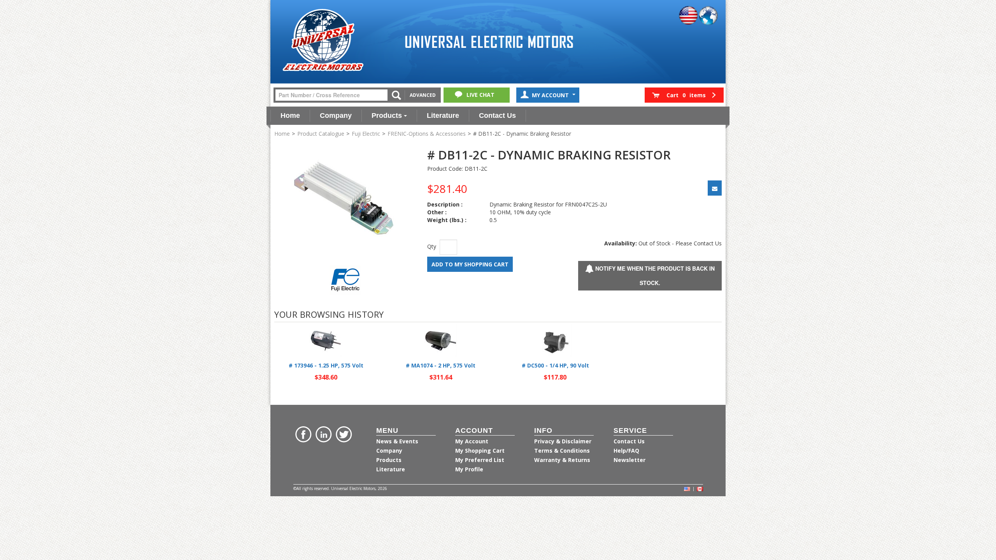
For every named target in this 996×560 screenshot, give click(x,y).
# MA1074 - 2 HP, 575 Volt (440, 365)
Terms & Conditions (562, 450)
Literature (443, 115)
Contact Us (497, 115)
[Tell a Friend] (715, 188)
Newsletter (629, 460)
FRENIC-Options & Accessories (427, 133)
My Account (551, 95)
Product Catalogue (320, 133)
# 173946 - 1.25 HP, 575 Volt (326, 365)
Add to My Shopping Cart (470, 264)
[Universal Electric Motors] (322, 40)
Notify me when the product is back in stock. (654, 275)
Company (336, 115)
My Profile (469, 469)
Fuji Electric (366, 133)
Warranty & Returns (562, 460)
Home (290, 115)
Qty (431, 246)
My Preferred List (479, 460)
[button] (684, 95)
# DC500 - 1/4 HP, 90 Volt (555, 365)
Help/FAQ (626, 450)
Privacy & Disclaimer (562, 441)
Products (387, 115)
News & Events (397, 441)
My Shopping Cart (480, 450)
